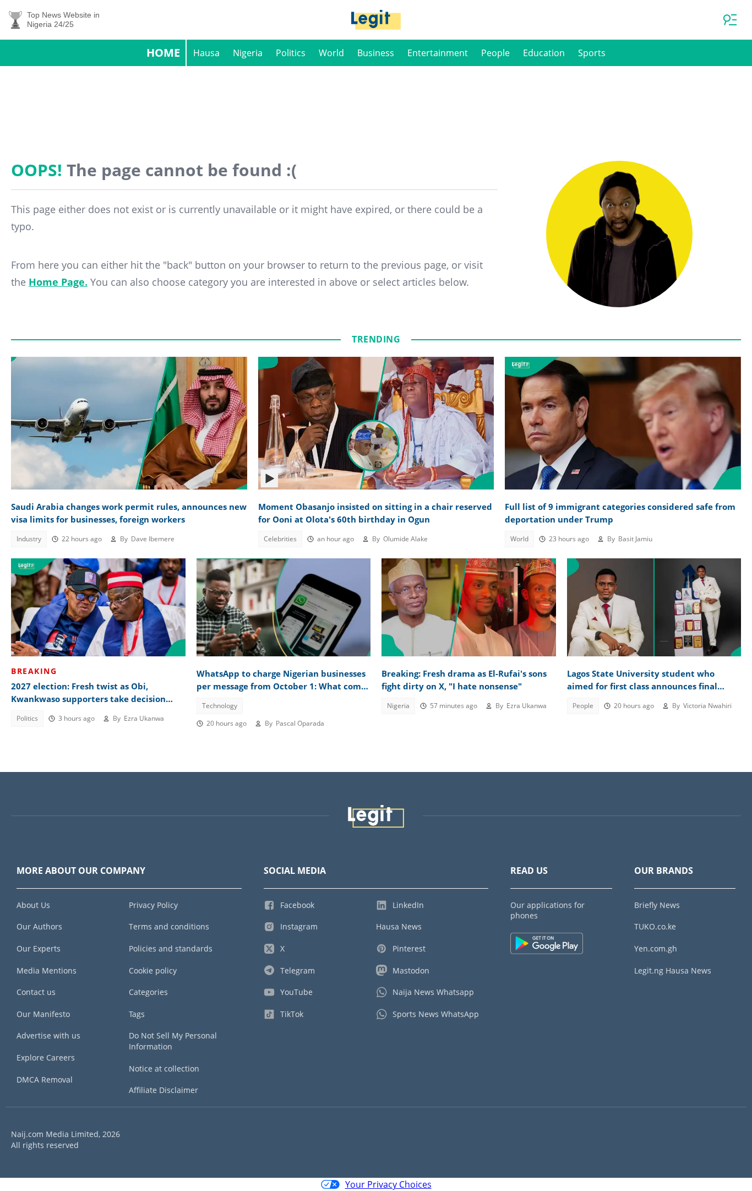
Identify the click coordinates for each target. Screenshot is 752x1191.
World (331, 53)
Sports (592, 53)
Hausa (206, 53)
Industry (29, 538)
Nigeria (248, 53)
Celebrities (280, 538)
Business (375, 53)
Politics (291, 53)
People (495, 53)
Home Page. (58, 282)
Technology (219, 705)
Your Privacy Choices (388, 1184)
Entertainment (437, 53)
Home (163, 52)
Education (544, 53)
